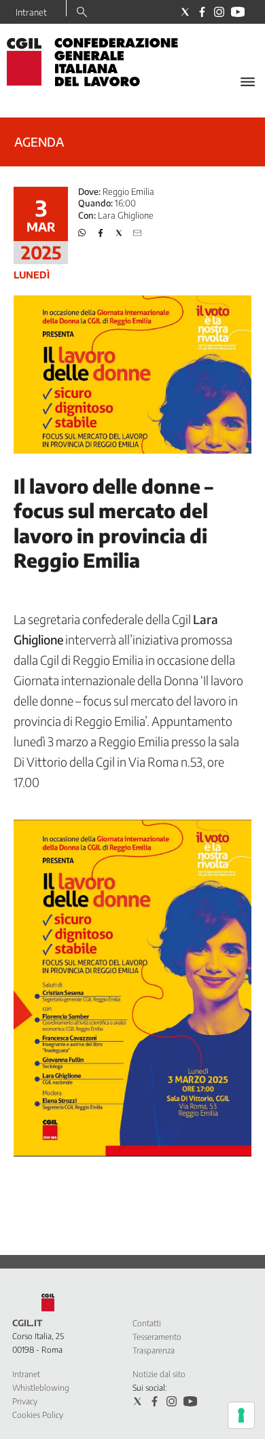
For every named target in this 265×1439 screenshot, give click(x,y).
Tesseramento (156, 1337)
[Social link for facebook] (202, 12)
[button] (82, 233)
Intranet (31, 12)
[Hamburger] (248, 82)
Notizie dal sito (159, 1374)
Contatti (146, 1323)
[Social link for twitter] (185, 12)
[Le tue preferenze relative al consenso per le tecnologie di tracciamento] (241, 1415)
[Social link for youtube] (238, 12)
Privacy (24, 1401)
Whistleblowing (40, 1388)
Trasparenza (153, 1350)
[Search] (82, 13)
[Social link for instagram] (219, 12)
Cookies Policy (37, 1415)
